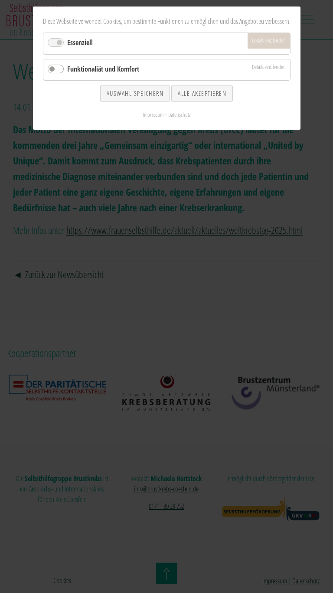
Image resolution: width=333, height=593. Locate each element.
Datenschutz (179, 114)
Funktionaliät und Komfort (103, 69)
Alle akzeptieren (202, 93)
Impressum (153, 114)
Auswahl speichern (135, 93)
